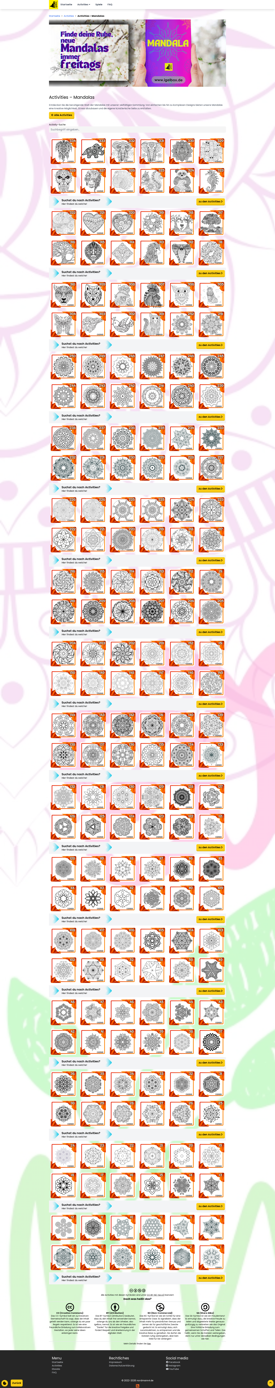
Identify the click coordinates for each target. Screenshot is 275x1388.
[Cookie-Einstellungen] (4, 1383)
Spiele (98, 4)
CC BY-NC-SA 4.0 (155, 1295)
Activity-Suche (57, 124)
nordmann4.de (145, 1380)
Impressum (115, 1362)
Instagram (174, 1365)
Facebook (174, 1362)
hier (149, 1343)
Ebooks (56, 1369)
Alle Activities (63, 115)
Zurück (16, 1383)
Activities (83, 4)
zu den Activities (210, 201)
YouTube (174, 1369)
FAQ (110, 4)
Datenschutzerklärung (121, 1365)
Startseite (66, 4)
